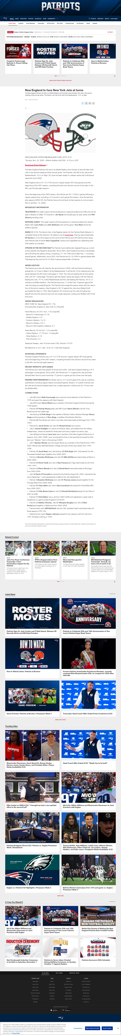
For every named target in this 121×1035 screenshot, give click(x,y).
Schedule (52, 996)
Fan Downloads (86, 990)
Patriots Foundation (35, 993)
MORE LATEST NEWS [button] (60, 719)
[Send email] (89, 104)
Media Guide (86, 996)
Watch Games (68, 998)
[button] (56, 76)
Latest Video (35, 984)
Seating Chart (68, 993)
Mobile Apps (86, 993)
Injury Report (52, 987)
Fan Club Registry (86, 984)
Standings (52, 998)
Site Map (35, 1001)
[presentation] (115, 76)
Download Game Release (35, 165)
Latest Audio (35, 987)
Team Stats (52, 990)
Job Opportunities (86, 998)
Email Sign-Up (86, 987)
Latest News (35, 981)
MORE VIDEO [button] (60, 895)
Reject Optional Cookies (92, 1028)
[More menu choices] (57, 18)
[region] (60, 1028)
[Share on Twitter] (86, 104)
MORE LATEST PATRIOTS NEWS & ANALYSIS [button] (60, 80)
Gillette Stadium (68, 996)
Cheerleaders (35, 998)
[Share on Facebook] (82, 104)
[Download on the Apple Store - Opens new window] (54, 1010)
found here (69, 235)
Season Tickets (68, 987)
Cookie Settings (78, 1028)
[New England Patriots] (60, 1018)
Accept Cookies (107, 1028)
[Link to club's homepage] (5, 18)
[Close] (118, 1028)
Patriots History (35, 996)
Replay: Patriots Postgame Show (23, 32)
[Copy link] (93, 103)
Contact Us (86, 1001)
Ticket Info (68, 981)
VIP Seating (68, 990)
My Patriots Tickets (68, 984)
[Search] (89, 18)
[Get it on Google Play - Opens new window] (66, 1011)
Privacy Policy (16, 1033)
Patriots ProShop (86, 981)
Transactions (52, 993)
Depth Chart (52, 984)
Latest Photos (35, 990)
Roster (52, 981)
